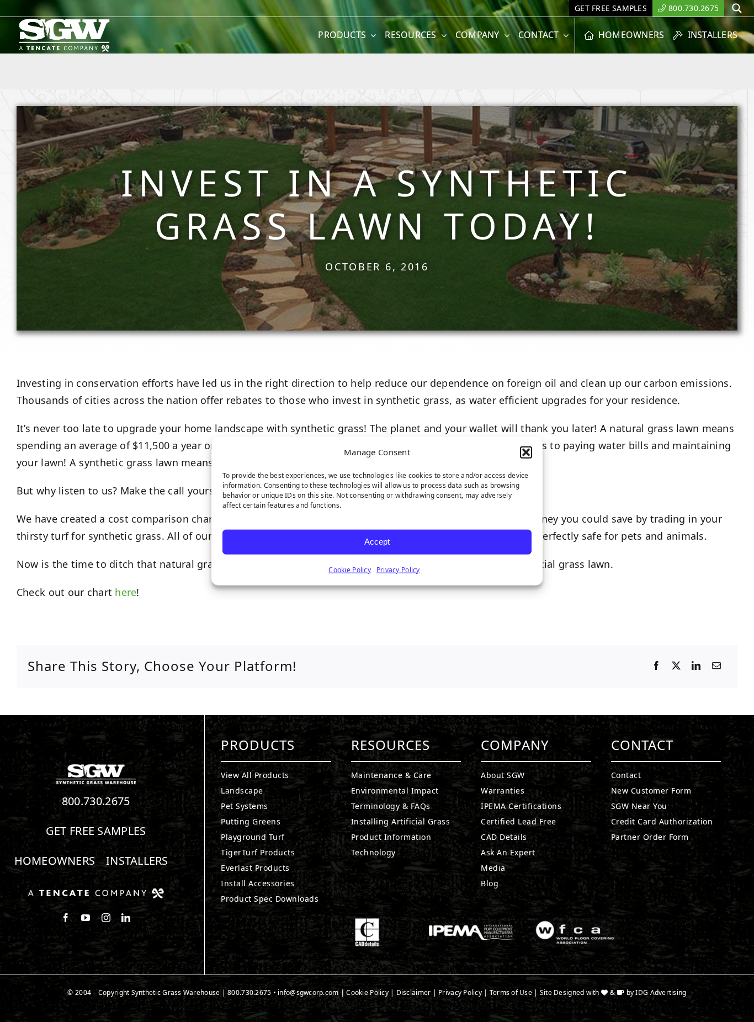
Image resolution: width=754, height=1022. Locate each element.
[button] (526, 452)
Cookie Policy (349, 569)
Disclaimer (413, 992)
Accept (377, 541)
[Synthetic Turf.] (96, 767)
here (124, 592)
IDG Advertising (660, 992)
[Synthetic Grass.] (96, 892)
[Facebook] (656, 666)
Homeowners (54, 860)
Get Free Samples (96, 830)
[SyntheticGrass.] (64, 22)
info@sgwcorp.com (308, 992)
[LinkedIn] (696, 666)
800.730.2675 (96, 801)
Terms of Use (511, 992)
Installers (137, 860)
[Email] (716, 666)
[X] (676, 666)
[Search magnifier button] (737, 8)
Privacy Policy (398, 569)
